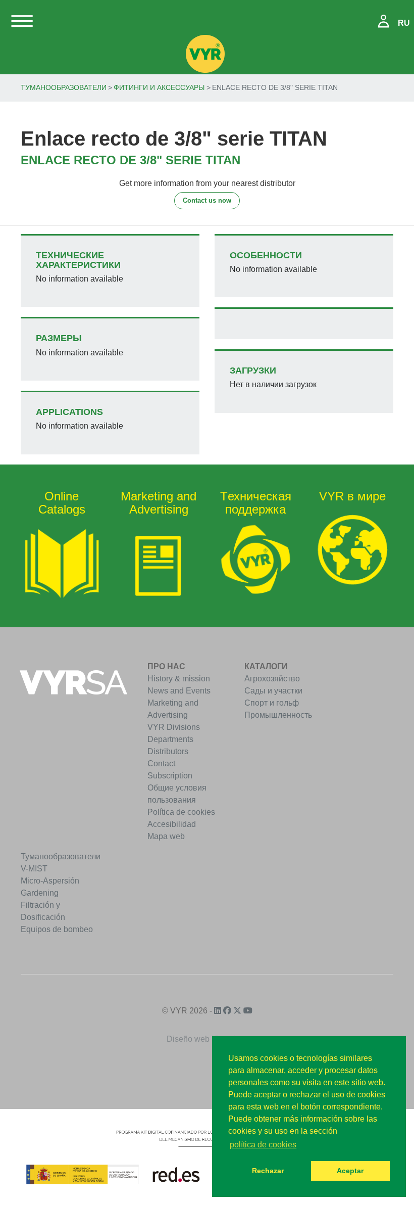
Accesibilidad (171, 824)
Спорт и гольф (271, 703)
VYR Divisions (173, 727)
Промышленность (278, 715)
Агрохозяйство (272, 678)
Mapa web (166, 836)
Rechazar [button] (268, 1171)
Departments (170, 739)
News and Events (179, 690)
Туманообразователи (64, 87)
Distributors (167, 751)
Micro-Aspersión (50, 880)
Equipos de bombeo (57, 929)
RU (404, 23)
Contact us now (207, 200)
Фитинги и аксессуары (159, 87)
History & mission (178, 678)
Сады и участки (273, 690)
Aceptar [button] (350, 1171)
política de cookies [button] (263, 1144)
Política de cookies (181, 812)
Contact (161, 763)
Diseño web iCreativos (207, 1039)
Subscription (169, 775)
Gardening (40, 893)
